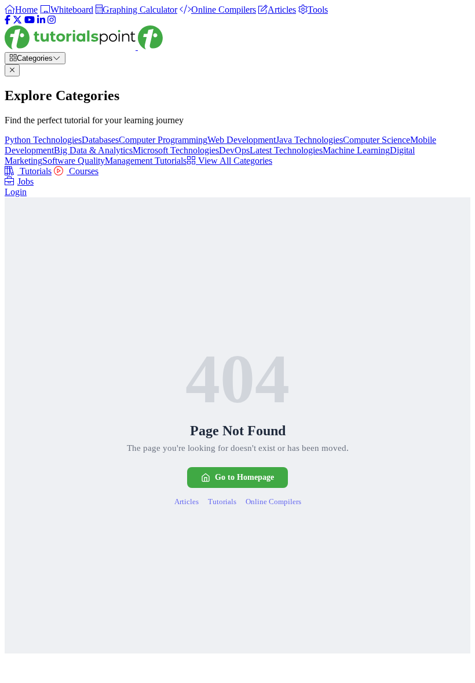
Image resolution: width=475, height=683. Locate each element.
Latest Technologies (286, 150)
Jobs (25, 181)
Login (16, 192)
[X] (17, 20)
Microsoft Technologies (176, 150)
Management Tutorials (146, 161)
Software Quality (73, 161)
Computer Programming (163, 140)
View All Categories (234, 161)
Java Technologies (309, 140)
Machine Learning (356, 150)
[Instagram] (52, 20)
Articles (186, 501)
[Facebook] (7, 20)
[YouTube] (29, 20)
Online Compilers (273, 501)
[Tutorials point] (84, 47)
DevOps (234, 150)
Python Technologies (43, 140)
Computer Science (376, 140)
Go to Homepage (244, 477)
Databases (100, 140)
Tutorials (34, 171)
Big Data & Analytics (93, 150)
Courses (82, 171)
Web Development (241, 140)
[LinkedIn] (41, 20)
